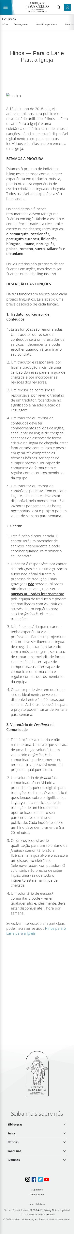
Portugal (9, 18)
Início (5, 24)
